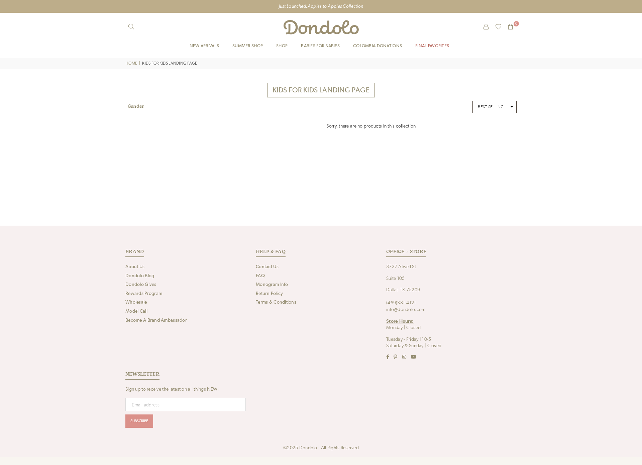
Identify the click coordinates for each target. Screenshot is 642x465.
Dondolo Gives (140, 284)
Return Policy (269, 293)
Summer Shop (247, 46)
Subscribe (139, 421)
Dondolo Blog (139, 276)
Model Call (136, 311)
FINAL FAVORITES (432, 46)
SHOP (282, 46)
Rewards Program (143, 293)
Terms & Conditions (276, 302)
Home (131, 64)
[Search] (131, 27)
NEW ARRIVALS (204, 46)
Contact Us (267, 266)
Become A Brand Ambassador (156, 320)
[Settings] (486, 27)
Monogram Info (272, 284)
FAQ (260, 276)
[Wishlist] (498, 27)
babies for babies (320, 46)
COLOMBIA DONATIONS (377, 46)
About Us (134, 266)
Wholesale (136, 302)
